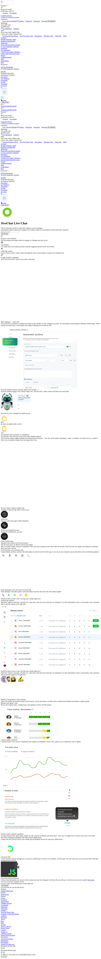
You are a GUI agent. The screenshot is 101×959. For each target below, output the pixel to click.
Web (2, 894)
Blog (2, 62)
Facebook (4, 900)
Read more (90, 880)
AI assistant (13, 13)
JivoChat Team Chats (26, 36)
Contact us (4, 932)
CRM (64, 36)
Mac (8, 891)
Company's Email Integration (10, 914)
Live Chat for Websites (9, 21)
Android (6, 894)
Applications (5, 61)
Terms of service (6, 926)
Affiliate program (6, 57)
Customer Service (6, 15)
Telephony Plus (48, 36)
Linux (11, 891)
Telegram (44, 21)
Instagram (37, 21)
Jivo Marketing (7, 29)
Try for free (5, 234)
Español (7, 106)
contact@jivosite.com (7, 944)
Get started (5, 885)
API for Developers (7, 939)
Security (3, 925)
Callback (16, 29)
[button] (50, 6)
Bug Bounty (4, 942)
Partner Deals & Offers (8, 935)
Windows (4, 891)
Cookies (3, 930)
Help (2, 59)
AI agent (5, 13)
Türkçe (3, 106)
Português (13, 106)
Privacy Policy (5, 928)
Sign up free (5, 102)
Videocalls (58, 36)
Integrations (38, 36)
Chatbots (21, 21)
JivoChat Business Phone (10, 36)
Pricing (3, 55)
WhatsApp (28, 21)
